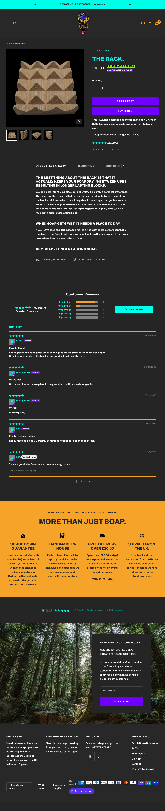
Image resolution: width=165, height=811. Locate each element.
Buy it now (125, 111)
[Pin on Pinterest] (107, 150)
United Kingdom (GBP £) (17, 787)
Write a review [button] (134, 309)
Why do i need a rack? (51, 166)
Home (9, 43)
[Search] (14, 23)
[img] (16, 335)
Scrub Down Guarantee (91, 259)
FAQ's (135, 748)
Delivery (136, 758)
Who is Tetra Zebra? (143, 769)
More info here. (102, 578)
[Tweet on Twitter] (112, 150)
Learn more (98, 4)
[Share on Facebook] (103, 150)
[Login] (150, 23)
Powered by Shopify (59, 787)
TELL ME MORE (27, 584)
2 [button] (81, 481)
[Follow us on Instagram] (90, 756)
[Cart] (157, 23)
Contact (136, 763)
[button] (99, 142)
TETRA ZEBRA (101, 50)
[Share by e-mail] (118, 150)
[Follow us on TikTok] (98, 756)
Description (85, 166)
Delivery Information (54, 259)
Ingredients (138, 753)
